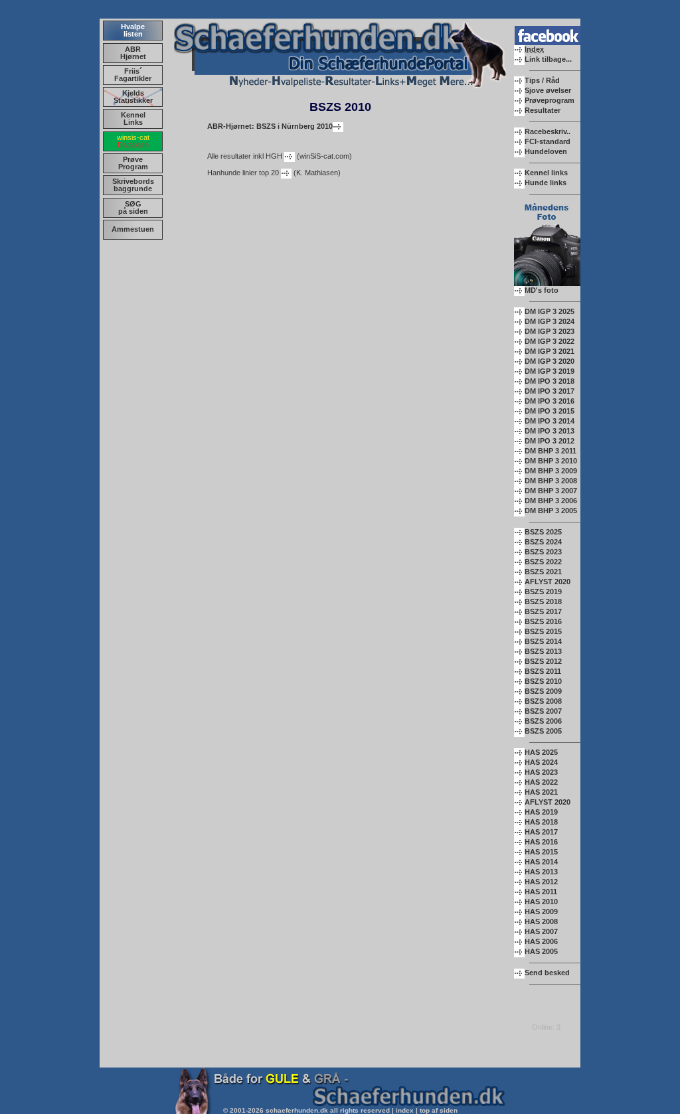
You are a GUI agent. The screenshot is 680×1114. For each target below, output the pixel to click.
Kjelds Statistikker (133, 96)
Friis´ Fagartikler (132, 74)
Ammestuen (133, 229)
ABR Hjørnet (133, 52)
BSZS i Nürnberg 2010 (270, 126)
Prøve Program (133, 163)
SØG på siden (133, 207)
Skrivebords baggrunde (133, 185)
